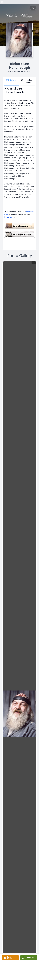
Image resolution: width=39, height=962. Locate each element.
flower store (9, 217)
